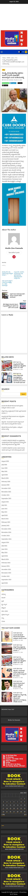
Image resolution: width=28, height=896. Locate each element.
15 (21, 805)
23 (24, 808)
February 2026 (6, 481)
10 (3, 805)
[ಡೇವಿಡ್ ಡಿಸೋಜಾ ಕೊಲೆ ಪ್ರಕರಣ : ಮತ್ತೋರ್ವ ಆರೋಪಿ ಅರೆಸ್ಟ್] (7, 685)
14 (17, 805)
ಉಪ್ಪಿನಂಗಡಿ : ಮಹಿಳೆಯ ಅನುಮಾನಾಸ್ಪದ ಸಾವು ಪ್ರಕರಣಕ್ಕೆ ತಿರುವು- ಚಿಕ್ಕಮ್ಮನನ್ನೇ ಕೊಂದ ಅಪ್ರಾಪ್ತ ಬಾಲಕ (19, 275)
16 (24, 805)
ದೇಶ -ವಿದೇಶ (5, 611)
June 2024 (4, 549)
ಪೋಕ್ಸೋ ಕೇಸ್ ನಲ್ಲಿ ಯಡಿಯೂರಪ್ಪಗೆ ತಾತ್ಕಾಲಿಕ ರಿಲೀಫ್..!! (7, 273)
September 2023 (6, 579)
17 (3, 808)
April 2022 (5, 583)
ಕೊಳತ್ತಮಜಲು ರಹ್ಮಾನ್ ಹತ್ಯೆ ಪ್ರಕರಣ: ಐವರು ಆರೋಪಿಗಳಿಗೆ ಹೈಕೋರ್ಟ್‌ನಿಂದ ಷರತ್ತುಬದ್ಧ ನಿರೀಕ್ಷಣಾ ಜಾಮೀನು (19, 698)
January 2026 (5, 485)
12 (10, 805)
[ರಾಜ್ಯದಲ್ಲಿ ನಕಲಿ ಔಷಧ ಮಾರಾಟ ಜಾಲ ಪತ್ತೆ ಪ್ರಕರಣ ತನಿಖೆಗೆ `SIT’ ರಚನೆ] (7, 365)
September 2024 (6, 539)
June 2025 (4, 508)
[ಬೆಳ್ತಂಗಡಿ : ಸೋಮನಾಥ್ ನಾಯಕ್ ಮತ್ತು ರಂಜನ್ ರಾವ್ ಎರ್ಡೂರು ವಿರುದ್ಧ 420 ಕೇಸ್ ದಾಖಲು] (7, 673)
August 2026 (5, 461)
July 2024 (4, 546)
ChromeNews (23, 892)
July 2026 (4, 464)
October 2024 (5, 535)
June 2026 (4, 468)
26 (10, 811)
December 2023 (6, 569)
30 (24, 811)
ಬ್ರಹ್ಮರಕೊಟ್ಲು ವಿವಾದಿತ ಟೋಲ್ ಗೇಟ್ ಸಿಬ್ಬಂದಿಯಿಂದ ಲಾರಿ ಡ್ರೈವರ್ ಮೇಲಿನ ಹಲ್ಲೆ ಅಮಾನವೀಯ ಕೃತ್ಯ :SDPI (14, 442)
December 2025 (6, 488)
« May (3, 814)
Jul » (25, 814)
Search (5, 389)
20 (14, 808)
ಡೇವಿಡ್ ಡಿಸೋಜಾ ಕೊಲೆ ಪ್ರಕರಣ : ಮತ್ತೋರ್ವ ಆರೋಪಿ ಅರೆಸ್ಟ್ (18, 685)
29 (21, 811)
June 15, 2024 (18, 80)
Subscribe (26, 52)
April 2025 (5, 515)
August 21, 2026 (19, 369)
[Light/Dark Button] (19, 52)
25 (7, 811)
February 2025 (6, 522)
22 (21, 808)
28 (17, 811)
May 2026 (4, 471)
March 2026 (5, 478)
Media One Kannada (8, 80)
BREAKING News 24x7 (8, 709)
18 (7, 808)
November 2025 (6, 492)
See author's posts (14, 253)
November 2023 (6, 573)
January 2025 (5, 525)
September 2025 (6, 498)
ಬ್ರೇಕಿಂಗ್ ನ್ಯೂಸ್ (16, 362)
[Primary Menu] (2, 52)
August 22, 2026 (19, 640)
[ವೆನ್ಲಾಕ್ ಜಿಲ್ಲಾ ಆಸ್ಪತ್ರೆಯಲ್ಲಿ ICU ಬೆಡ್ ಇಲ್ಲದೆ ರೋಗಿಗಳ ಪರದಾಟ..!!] (7, 648)
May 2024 (4, 552)
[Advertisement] (14, 17)
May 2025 (4, 512)
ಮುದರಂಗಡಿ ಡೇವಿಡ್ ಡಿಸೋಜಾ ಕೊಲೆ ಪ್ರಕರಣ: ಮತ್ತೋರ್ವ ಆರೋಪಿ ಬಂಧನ (19, 636)
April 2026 (5, 475)
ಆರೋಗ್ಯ (4, 594)
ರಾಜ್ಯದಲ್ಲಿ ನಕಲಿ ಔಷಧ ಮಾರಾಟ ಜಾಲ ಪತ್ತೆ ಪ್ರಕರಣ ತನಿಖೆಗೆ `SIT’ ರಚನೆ (19, 365)
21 (17, 808)
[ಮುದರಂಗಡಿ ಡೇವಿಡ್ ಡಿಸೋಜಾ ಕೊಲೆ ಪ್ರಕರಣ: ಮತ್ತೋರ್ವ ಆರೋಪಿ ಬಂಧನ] (7, 636)
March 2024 (5, 559)
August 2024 (5, 542)
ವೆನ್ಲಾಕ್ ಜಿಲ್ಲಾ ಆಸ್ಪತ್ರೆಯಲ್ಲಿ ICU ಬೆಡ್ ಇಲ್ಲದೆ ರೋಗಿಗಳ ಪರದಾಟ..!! (19, 648)
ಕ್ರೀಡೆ (3, 601)
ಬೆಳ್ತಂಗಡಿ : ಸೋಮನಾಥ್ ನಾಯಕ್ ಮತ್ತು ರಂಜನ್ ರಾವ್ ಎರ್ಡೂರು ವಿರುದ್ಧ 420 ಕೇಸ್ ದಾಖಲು (19, 673)
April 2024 (5, 556)
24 (3, 811)
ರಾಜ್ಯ (3, 69)
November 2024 (6, 532)
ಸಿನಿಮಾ (3, 621)
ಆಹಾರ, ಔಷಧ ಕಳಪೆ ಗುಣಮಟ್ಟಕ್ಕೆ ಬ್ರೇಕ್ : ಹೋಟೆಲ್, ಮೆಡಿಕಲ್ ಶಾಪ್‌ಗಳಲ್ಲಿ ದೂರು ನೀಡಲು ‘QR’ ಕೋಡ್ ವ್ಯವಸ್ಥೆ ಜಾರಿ (19, 379)
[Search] (23, 51)
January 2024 (5, 566)
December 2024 (6, 529)
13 (14, 805)
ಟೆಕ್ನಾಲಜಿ (4, 608)
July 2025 (4, 505)
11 (7, 805)
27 (14, 811)
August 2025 (5, 502)
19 (10, 808)
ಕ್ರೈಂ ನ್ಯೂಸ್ (4, 604)
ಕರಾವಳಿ (3, 597)
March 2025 (5, 519)
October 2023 (5, 576)
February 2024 (6, 563)
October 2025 (5, 495)
